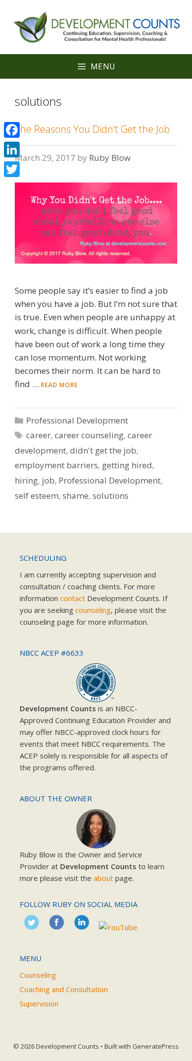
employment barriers (56, 465)
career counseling (89, 435)
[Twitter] (12, 169)
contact (72, 598)
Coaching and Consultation (64, 989)
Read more (59, 385)
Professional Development (77, 420)
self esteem (37, 495)
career (38, 435)
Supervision (39, 1003)
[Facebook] (12, 130)
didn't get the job (103, 450)
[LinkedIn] (12, 149)
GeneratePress (155, 1046)
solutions (110, 495)
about (103, 878)
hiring (26, 480)
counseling (93, 610)
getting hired (127, 465)
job (48, 480)
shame (76, 495)
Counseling (38, 975)
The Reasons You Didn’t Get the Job (92, 129)
